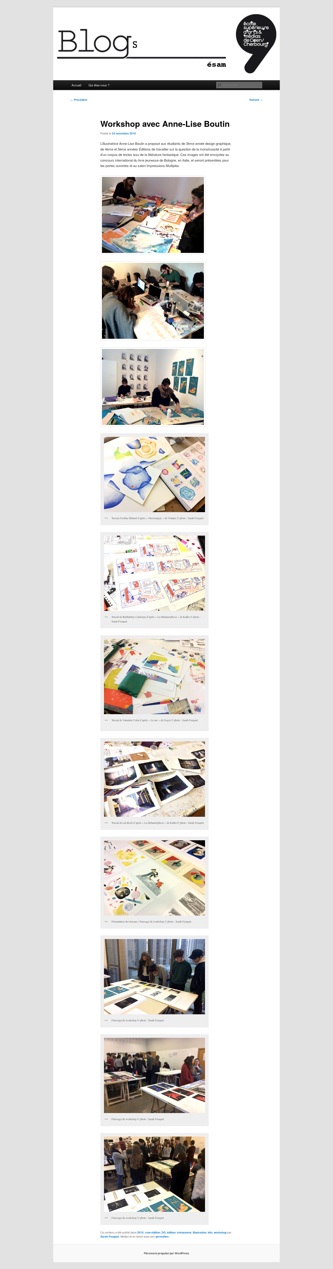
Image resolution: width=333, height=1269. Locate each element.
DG (164, 1232)
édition (171, 1232)
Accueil (76, 85)
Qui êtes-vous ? (99, 85)
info (210, 1232)
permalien (162, 1236)
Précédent (78, 100)
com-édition (152, 1232)
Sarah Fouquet (109, 1236)
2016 (140, 1232)
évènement (184, 1232)
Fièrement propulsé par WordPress (166, 1253)
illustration (199, 1232)
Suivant (256, 100)
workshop (220, 1232)
